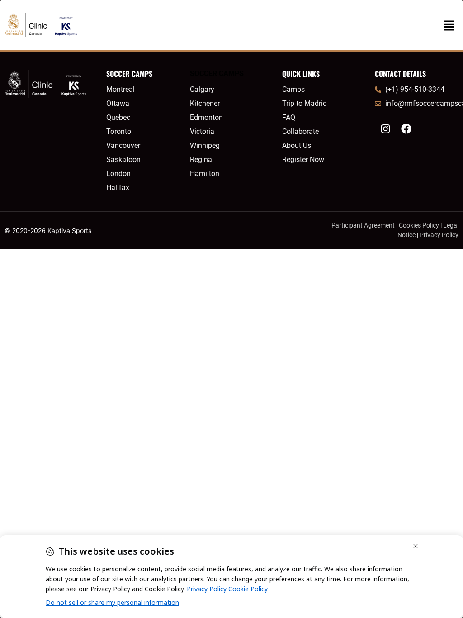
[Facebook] (406, 128)
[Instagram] (385, 128)
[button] (449, 26)
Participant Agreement (363, 225)
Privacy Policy (439, 234)
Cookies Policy (419, 225)
